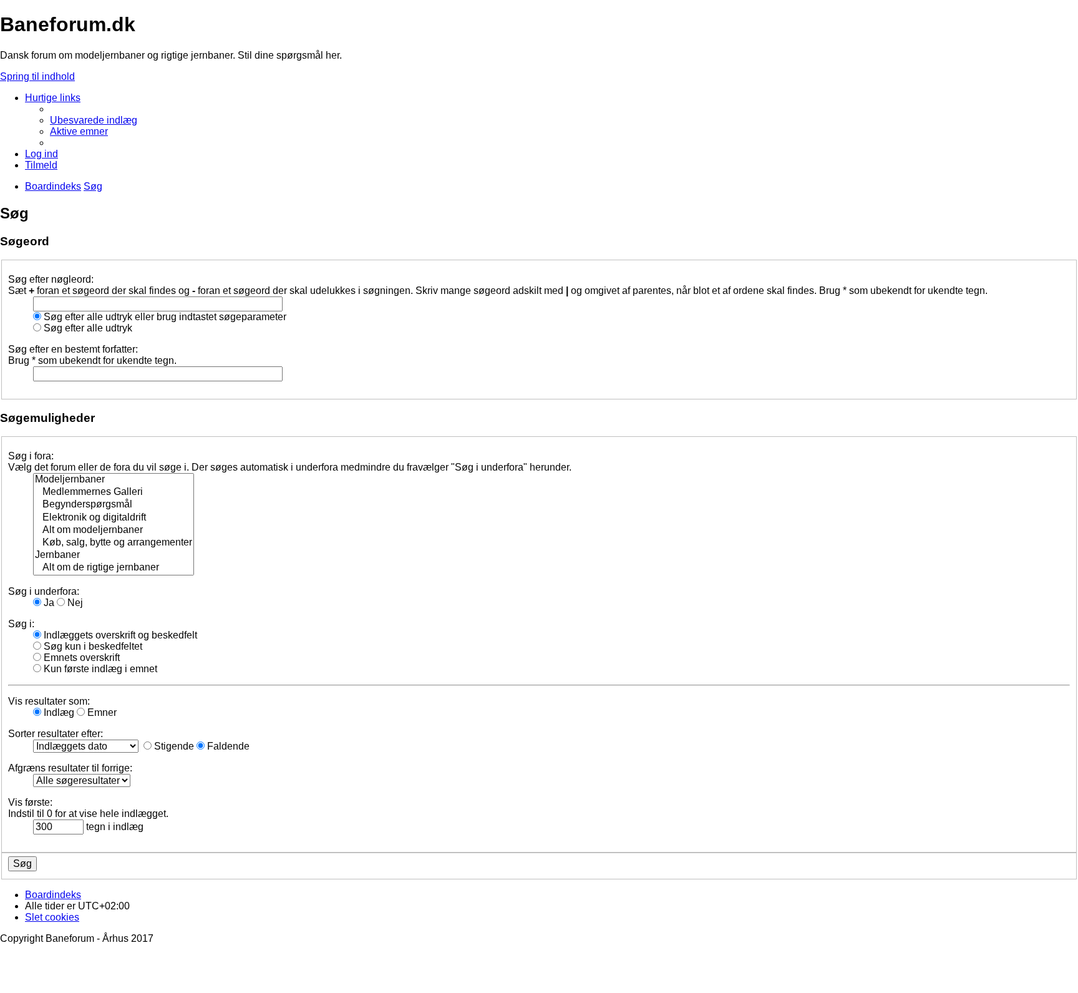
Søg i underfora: (43, 591)
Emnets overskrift (80, 657)
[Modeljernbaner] (113, 480)
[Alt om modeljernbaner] (113, 530)
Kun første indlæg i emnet (99, 668)
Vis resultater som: (49, 701)
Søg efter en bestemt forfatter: (73, 349)
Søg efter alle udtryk (86, 328)
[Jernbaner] (113, 555)
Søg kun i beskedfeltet (91, 646)
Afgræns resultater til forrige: (70, 768)
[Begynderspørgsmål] (113, 505)
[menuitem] (93, 120)
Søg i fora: (31, 456)
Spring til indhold (37, 76)
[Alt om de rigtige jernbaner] (113, 568)
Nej (74, 602)
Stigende (173, 746)
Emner (101, 712)
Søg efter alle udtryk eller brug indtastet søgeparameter (163, 316)
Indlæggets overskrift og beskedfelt (119, 635)
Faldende (227, 746)
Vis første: (30, 802)
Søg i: (21, 624)
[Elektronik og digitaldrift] (113, 518)
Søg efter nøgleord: (51, 279)
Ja (47, 602)
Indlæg (57, 712)
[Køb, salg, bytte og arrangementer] (113, 543)
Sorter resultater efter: (55, 733)
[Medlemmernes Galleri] (113, 492)
